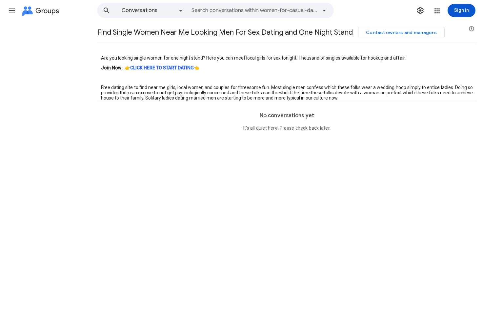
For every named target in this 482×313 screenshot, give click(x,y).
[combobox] (254, 10)
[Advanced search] (324, 10)
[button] (12, 10)
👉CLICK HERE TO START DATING (159, 67)
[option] (152, 10)
